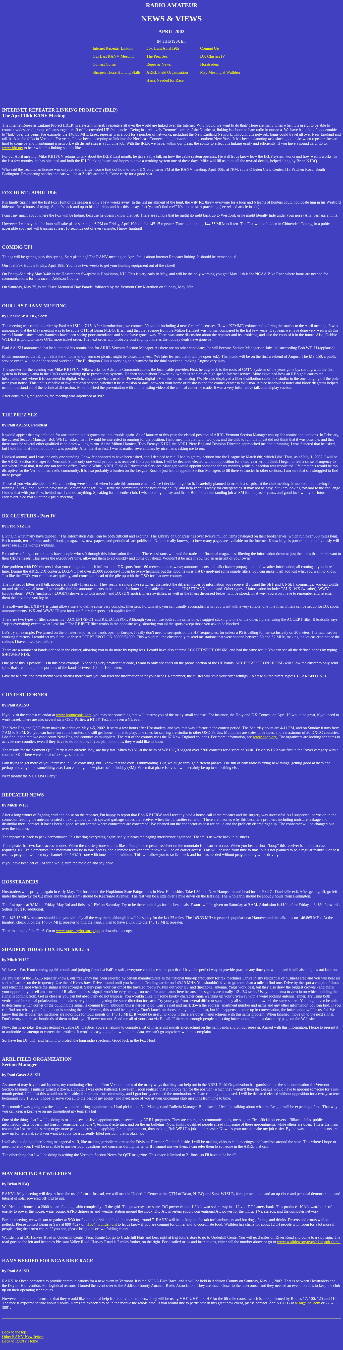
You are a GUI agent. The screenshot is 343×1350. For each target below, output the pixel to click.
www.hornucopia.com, (74, 715)
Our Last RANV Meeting (113, 56)
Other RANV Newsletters (22, 1336)
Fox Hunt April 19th (162, 48)
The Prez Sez (156, 56)
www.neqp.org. (265, 737)
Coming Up (209, 48)
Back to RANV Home (20, 1341)
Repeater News (158, 64)
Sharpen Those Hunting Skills (116, 72)
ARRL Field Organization (167, 72)
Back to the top (14, 1332)
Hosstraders (209, 64)
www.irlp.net (12, 148)
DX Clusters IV (212, 56)
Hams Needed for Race (165, 80)
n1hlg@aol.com (307, 1303)
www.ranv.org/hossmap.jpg (78, 931)
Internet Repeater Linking (113, 48)
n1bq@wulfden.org (101, 1224)
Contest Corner (105, 64)
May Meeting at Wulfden (220, 72)
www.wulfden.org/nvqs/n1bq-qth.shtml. (308, 1242)
